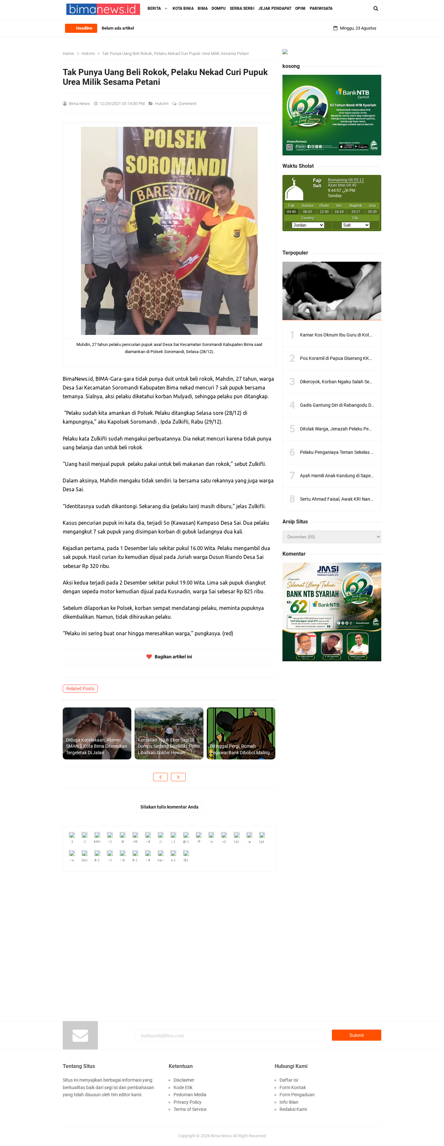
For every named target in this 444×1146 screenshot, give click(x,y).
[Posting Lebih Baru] (160, 777)
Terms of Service (190, 1109)
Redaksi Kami (293, 1109)
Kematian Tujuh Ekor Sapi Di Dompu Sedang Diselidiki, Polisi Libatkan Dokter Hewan (169, 746)
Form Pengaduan (297, 1094)
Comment (187, 103)
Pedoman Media (190, 1094)
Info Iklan (289, 1102)
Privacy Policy (188, 1102)
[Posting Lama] (178, 777)
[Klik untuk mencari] (376, 8)
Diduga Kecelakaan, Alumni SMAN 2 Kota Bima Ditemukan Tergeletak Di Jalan (96, 746)
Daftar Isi (289, 1080)
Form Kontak (293, 1087)
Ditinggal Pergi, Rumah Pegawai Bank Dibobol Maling (240, 749)
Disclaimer (184, 1080)
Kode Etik (183, 1087)
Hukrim (162, 103)
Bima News (221, 1135)
